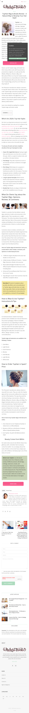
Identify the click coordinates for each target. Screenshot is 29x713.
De (13, 696)
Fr (16, 696)
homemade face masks (7, 128)
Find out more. (18, 55)
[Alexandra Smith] (5, 498)
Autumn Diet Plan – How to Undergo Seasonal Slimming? (17, 618)
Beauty (14, 11)
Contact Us (4, 681)
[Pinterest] (8, 511)
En (3, 696)
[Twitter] (5, 511)
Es (19, 696)
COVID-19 (4, 675)
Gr (3, 698)
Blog (10, 602)
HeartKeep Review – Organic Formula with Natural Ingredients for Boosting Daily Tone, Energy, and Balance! (22, 535)
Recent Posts (9, 490)
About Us (3, 678)
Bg (6, 696)
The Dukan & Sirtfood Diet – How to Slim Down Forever (17, 605)
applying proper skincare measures (11, 126)
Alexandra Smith (13, 493)
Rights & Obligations (6, 684)
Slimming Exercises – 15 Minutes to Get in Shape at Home (17, 611)
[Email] (10, 511)
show (10, 112)
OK (17, 58)
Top (15, 710)
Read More (14, 661)
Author (3, 490)
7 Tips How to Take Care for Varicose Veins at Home (7, 534)
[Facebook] (3, 511)
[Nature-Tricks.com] (14, 6)
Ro (23, 696)
